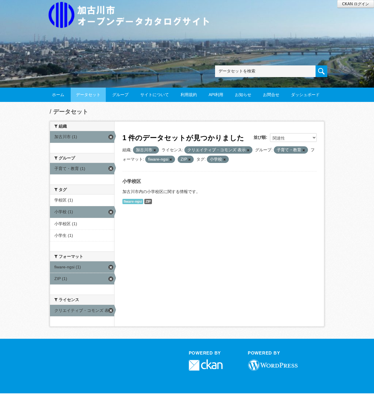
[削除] (154, 150)
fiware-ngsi (133, 201)
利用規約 (189, 94)
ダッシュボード (305, 94)
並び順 (260, 137)
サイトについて (154, 94)
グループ (120, 94)
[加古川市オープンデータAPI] (132, 8)
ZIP (148, 201)
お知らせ (243, 94)
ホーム (58, 94)
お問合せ (271, 94)
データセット (88, 94)
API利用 (216, 94)
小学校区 (131, 181)
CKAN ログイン (355, 4)
